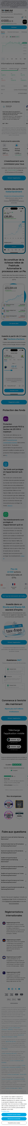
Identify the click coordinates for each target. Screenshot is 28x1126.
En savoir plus (5, 1111)
